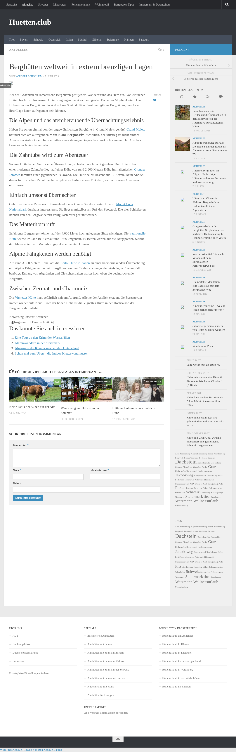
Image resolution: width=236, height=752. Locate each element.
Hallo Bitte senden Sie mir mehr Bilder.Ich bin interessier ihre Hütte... (205, 401)
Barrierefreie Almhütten (100, 635)
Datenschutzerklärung (25, 652)
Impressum (19, 661)
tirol (207, 496)
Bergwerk (179, 458)
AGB (15, 635)
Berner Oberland (191, 458)
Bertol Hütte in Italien (75, 263)
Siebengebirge (217, 493)
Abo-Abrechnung (182, 454)
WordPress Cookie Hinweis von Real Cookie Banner (31, 749)
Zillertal (96, 39)
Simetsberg (180, 497)
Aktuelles (27, 4)
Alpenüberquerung (199, 454)
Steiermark (113, 39)
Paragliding (213, 484)
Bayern (24, 39)
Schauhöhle (180, 493)
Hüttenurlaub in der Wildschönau (181, 678)
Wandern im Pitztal (203, 346)
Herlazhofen (180, 471)
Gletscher (197, 467)
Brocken (211, 458)
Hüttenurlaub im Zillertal (176, 686)
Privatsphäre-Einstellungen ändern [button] (29, 673)
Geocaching (216, 463)
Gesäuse (178, 467)
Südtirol (82, 39)
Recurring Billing (201, 488)
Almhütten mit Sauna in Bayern (105, 652)
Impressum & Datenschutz (154, 4)
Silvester (43, 4)
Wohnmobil (102, 4)
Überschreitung (181, 505)
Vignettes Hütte (25, 297)
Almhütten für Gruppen (100, 695)
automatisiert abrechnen (114, 712)
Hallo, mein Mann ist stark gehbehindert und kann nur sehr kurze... (205, 421)
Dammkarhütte (203, 463)
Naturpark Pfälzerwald (204, 480)
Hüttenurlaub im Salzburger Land (181, 661)
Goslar (204, 467)
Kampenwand (200, 476)
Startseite (11, 4)
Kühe (220, 476)
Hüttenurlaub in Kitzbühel (177, 652)
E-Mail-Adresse (99, 470)
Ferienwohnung (81, 4)
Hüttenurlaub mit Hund (100, 686)
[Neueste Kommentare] (207, 97)
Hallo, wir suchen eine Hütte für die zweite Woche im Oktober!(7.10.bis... (205, 381)
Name (17, 470)
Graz (212, 466)
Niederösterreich (182, 484)
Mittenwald (189, 480)
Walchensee (216, 497)
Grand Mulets (135, 129)
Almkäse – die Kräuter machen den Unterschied (47, 348)
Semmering (205, 493)
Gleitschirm (187, 467)
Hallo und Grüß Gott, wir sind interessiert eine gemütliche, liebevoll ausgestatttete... (204, 441)
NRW (192, 484)
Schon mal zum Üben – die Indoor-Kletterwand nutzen (51, 353)
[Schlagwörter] (220, 97)
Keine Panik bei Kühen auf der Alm (32, 407)
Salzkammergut (216, 488)
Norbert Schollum (28, 76)
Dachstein (186, 462)
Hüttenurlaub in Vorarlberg (177, 669)
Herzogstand (191, 471)
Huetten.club (30, 22)
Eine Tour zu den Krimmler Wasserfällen (42, 337)
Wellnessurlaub (205, 501)
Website (17, 483)
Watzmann (183, 501)
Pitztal (180, 487)
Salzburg (144, 39)
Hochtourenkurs (205, 471)
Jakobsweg (184, 475)
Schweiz (38, 39)
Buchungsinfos (21, 644)
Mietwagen (59, 4)
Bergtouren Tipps (124, 4)
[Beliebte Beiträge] (194, 97)
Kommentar (21, 445)
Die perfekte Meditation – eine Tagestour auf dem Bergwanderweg (207, 285)
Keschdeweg (211, 476)
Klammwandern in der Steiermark (37, 343)
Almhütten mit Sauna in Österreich (107, 678)
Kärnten (129, 39)
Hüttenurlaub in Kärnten (176, 644)
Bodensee (203, 458)
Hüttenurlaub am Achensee (177, 635)
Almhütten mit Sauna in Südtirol (105, 661)
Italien (69, 39)
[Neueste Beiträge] (181, 97)
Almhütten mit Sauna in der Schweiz (108, 669)
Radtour (189, 488)
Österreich (54, 39)
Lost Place (179, 480)
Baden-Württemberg (216, 454)
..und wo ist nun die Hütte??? (203, 364)
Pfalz (220, 484)
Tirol (12, 39)
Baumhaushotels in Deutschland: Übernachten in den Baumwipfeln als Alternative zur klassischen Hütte (209, 119)
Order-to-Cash (201, 484)
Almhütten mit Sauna (99, 644)
